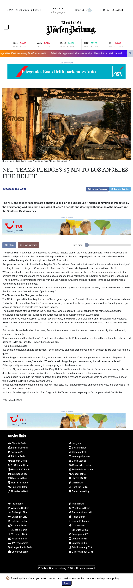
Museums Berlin (19, 534)
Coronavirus (78, 525)
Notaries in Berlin (20, 491)
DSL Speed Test (19, 473)
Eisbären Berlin (19, 460)
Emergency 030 (79, 529)
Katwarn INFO (17, 452)
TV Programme (19, 543)
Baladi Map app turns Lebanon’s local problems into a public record (56, 53)
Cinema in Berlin (19, 478)
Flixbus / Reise (19, 525)
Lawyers (76, 443)
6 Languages (58, 12)
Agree (66, 583)
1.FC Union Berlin (20, 465)
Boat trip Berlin (79, 487)
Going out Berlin (19, 551)
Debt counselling (80, 491)
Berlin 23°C (81, 10)
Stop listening (29, 245)
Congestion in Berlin (21, 547)
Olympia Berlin (18, 443)
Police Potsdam (80, 521)
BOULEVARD (8, 188)
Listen (10, 245)
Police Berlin (78, 516)
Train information (19, 482)
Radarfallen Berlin (81, 465)
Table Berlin (17, 503)
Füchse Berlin (18, 456)
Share (98, 189)
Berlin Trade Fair (19, 447)
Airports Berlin (19, 538)
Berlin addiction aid (81, 512)
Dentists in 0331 (80, 543)
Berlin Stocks (78, 460)
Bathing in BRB (19, 516)
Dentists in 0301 (80, 538)
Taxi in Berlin (78, 503)
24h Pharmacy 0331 (82, 551)
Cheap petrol (78, 452)
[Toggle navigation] (6, 27)
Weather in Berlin (81, 508)
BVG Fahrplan (78, 447)
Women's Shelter (19, 508)
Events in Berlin (18, 529)
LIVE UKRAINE (79, 478)
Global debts (79, 473)
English (57, 8)
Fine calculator (19, 487)
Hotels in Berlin (18, 521)
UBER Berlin (77, 482)
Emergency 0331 (80, 534)
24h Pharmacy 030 (81, 547)
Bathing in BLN (19, 512)
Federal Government (82, 469)
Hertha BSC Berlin (20, 469)
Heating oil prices (80, 456)
